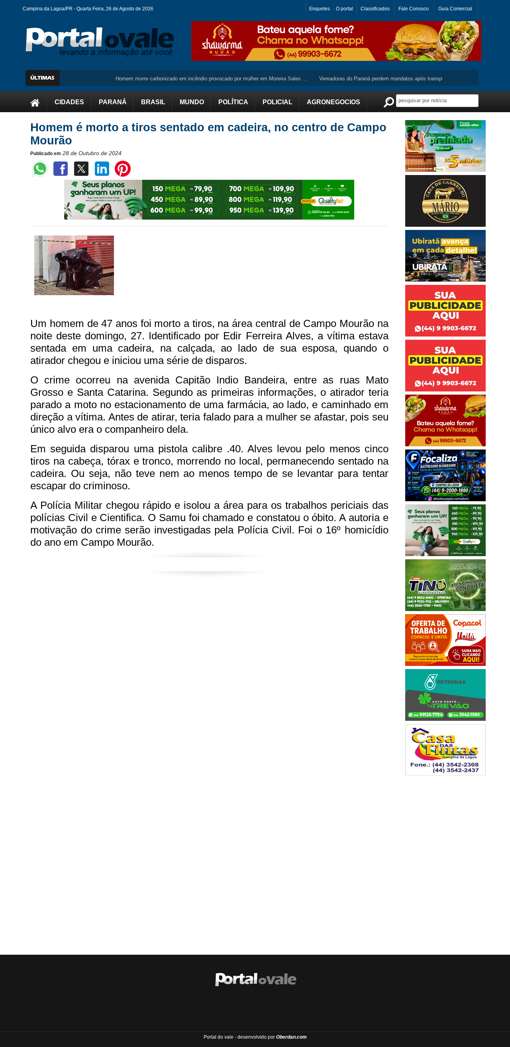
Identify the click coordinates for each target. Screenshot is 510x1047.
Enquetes (319, 9)
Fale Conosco (413, 9)
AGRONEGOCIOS (333, 102)
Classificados (375, 9)
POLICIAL (277, 102)
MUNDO (192, 102)
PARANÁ (113, 102)
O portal (344, 9)
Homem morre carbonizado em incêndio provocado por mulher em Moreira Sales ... (189, 79)
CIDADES (69, 102)
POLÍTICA (233, 102)
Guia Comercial (455, 9)
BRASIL (153, 102)
